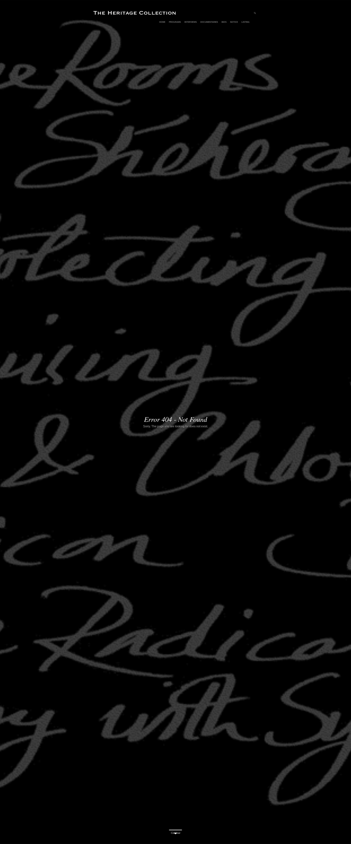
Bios (224, 22)
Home (162, 22)
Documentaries (209, 22)
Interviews (190, 22)
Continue (175, 833)
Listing (245, 22)
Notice (234, 22)
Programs (175, 22)
